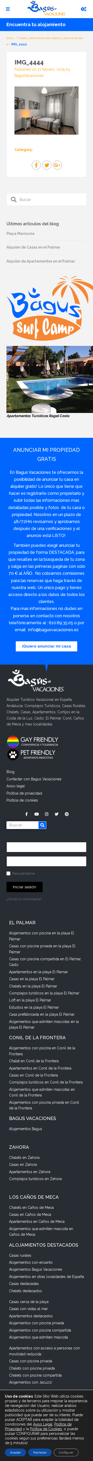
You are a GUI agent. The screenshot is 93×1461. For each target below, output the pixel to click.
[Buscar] (42, 825)
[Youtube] (36, 814)
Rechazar (40, 1452)
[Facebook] (26, 814)
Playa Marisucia (20, 233)
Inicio (10, 38)
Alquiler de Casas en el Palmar (33, 247)
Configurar (66, 1452)
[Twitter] (57, 814)
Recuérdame (23, 873)
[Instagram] (47, 814)
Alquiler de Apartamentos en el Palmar (40, 261)
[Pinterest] (67, 814)
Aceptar (15, 1452)
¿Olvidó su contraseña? (24, 899)
